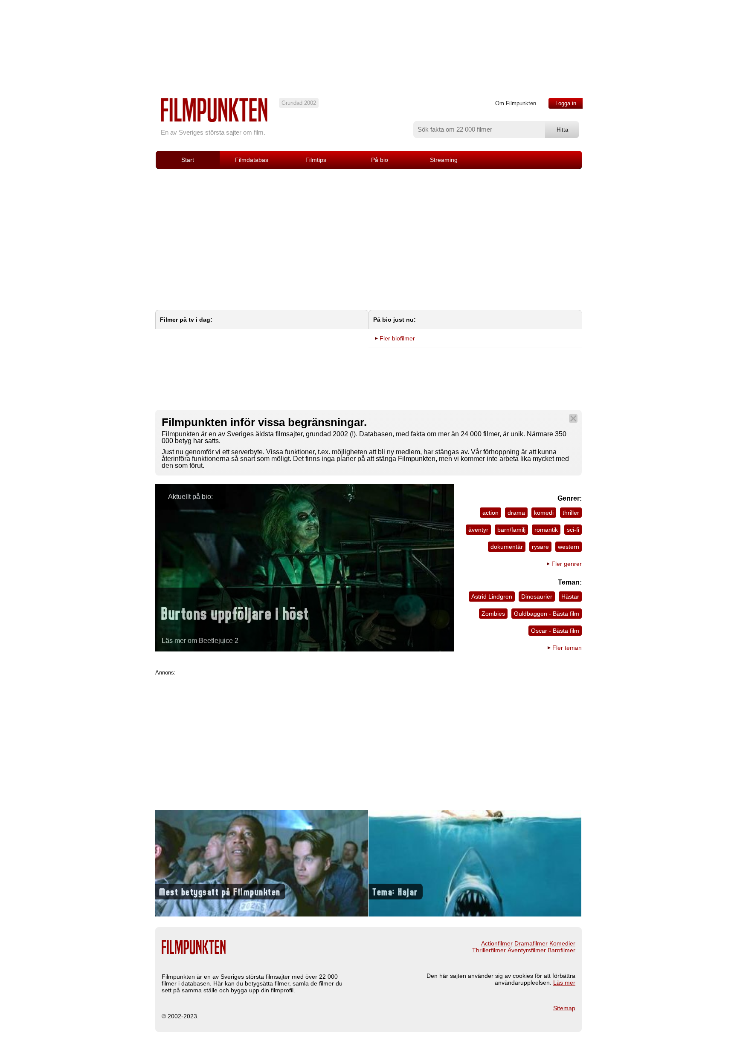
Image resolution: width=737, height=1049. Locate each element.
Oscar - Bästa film (555, 630)
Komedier (562, 943)
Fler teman (567, 647)
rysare (540, 546)
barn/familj (511, 529)
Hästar (570, 596)
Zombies (493, 613)
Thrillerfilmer (489, 950)
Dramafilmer (531, 943)
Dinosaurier (536, 596)
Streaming (444, 159)
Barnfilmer (561, 950)
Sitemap (564, 1008)
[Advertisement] (368, 233)
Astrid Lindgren (491, 596)
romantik (546, 529)
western (568, 546)
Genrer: (569, 498)
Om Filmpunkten (515, 103)
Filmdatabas (251, 159)
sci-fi (573, 529)
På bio (379, 159)
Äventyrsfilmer (527, 950)
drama (516, 512)
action (490, 512)
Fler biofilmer (397, 338)
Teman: (570, 582)
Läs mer (564, 982)
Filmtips (315, 159)
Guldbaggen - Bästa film (546, 613)
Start (187, 159)
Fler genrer (566, 563)
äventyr (478, 529)
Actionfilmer (497, 943)
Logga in (565, 103)
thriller (571, 512)
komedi (544, 512)
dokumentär (506, 546)
